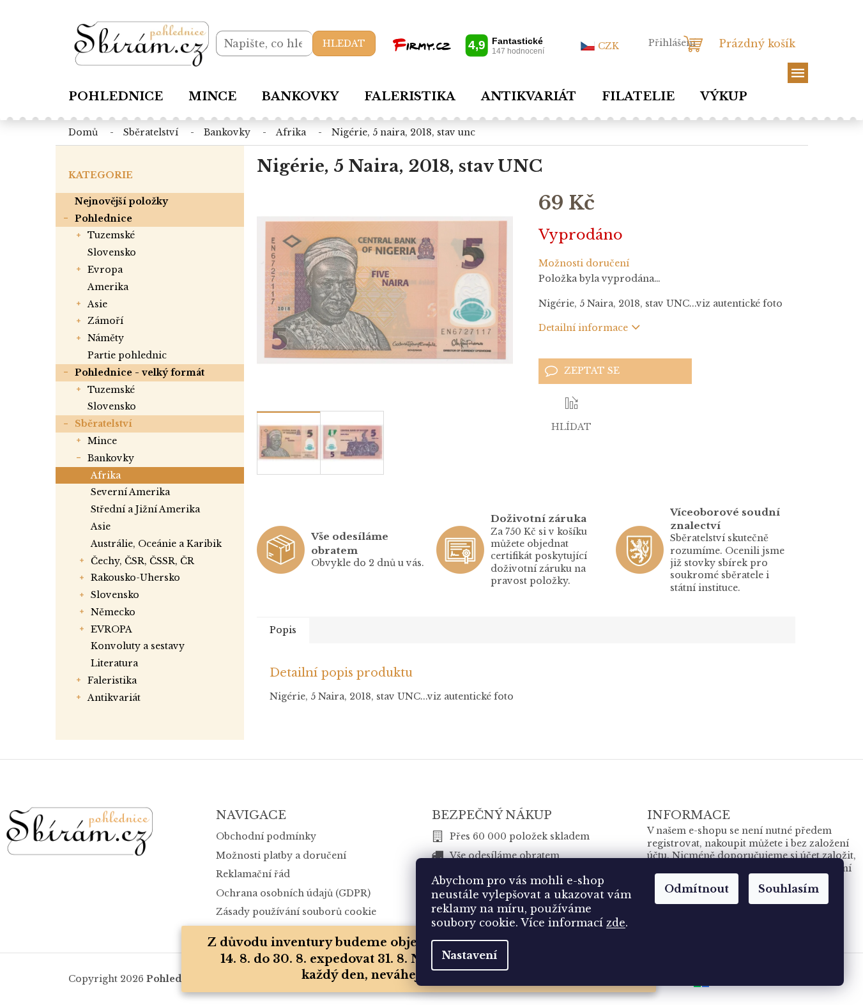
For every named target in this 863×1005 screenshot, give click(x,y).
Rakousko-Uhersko (135, 577)
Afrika (106, 475)
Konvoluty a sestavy (138, 646)
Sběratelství (103, 423)
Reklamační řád (253, 874)
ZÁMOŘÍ (105, 320)
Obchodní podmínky (266, 836)
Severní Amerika (130, 492)
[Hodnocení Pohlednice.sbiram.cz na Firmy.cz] (468, 45)
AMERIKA (108, 287)
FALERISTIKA (112, 680)
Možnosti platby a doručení (281, 855)
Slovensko (115, 595)
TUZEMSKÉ (111, 235)
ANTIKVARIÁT (114, 697)
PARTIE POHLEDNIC (127, 355)
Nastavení (470, 955)
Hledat (344, 43)
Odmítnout (696, 888)
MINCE (102, 441)
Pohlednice (103, 218)
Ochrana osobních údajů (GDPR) (293, 893)
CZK (608, 46)
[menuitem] (116, 96)
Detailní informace (583, 328)
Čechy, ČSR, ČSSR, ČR (142, 561)
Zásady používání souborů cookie (296, 911)
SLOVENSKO (112, 252)
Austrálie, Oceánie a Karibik (156, 543)
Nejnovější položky (121, 201)
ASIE (97, 304)
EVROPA (105, 269)
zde (615, 922)
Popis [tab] (283, 630)
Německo (113, 612)
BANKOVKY (111, 458)
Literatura (114, 663)
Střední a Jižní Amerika (145, 509)
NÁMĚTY (106, 338)
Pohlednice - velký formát (139, 372)
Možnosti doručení (583, 263)
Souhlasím (788, 888)
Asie (101, 526)
